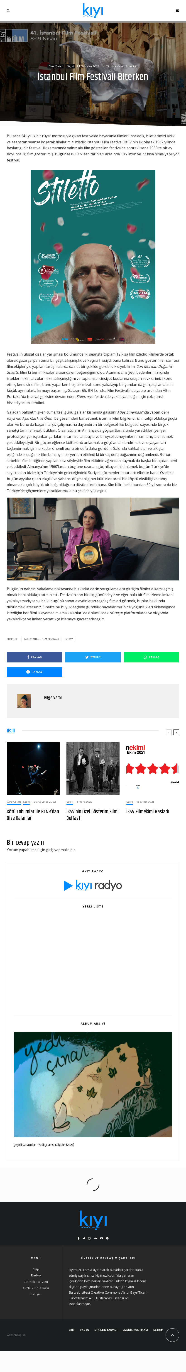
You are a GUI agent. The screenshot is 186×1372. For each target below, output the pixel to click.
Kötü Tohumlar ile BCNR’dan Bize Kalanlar (33, 815)
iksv (70, 639)
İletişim (36, 1294)
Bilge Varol (53, 697)
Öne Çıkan (56, 66)
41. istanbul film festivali (42, 639)
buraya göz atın (122, 1286)
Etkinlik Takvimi (36, 1282)
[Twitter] (84, 1238)
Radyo (36, 1275)
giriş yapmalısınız (60, 849)
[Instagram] (89, 1238)
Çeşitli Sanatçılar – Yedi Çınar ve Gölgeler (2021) (44, 1145)
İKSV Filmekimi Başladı (147, 812)
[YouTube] (102, 1238)
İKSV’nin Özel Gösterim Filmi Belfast (92, 815)
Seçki (70, 66)
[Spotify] (107, 1238)
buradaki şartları (122, 1269)
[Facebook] (78, 1238)
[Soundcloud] (95, 1238)
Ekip (36, 1269)
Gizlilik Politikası (36, 1288)
